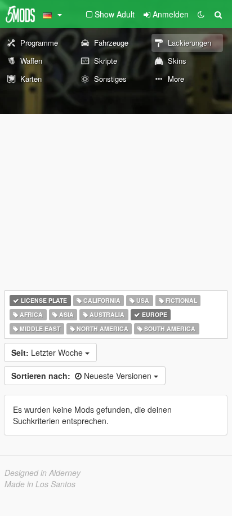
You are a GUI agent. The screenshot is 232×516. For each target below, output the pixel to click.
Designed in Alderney (43, 472)
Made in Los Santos (40, 483)
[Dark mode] (201, 14)
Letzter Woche (48, 352)
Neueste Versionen (82, 375)
